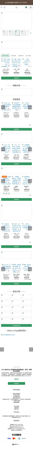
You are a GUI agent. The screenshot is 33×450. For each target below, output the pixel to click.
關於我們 (16, 409)
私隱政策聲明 (16, 395)
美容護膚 (13, 56)
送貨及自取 (16, 406)
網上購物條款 (16, 396)
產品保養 (16, 407)
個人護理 (28, 56)
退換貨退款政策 (16, 398)
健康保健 (20, 56)
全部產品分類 (16, 325)
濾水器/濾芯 (5, 56)
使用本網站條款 (16, 393)
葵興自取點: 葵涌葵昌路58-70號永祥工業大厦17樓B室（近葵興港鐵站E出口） (16, 416)
